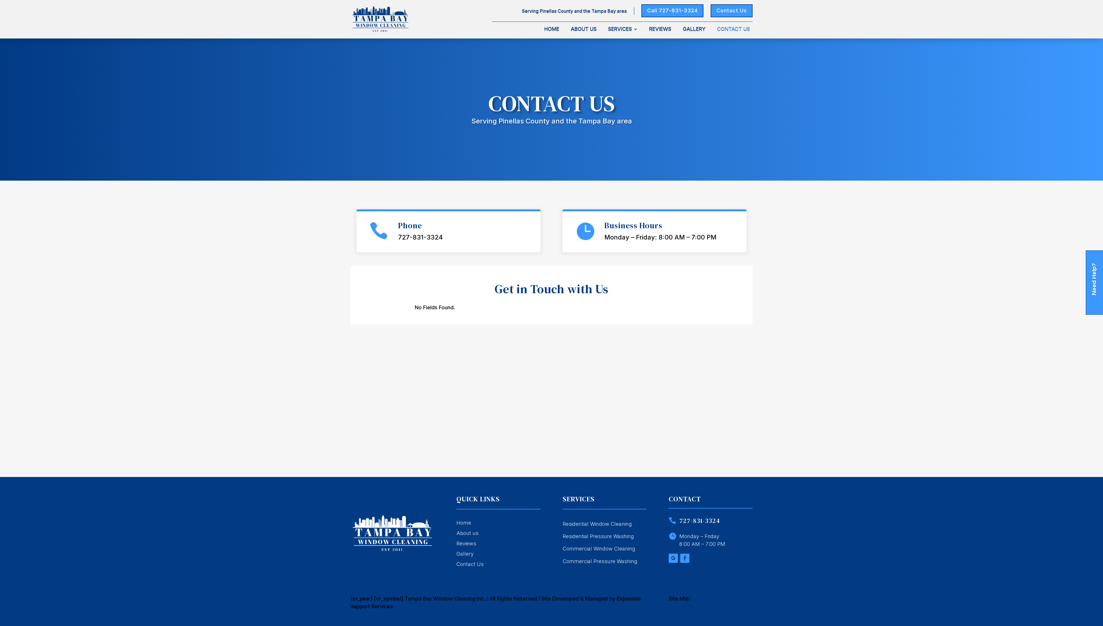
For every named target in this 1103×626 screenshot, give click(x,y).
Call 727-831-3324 (672, 10)
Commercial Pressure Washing (600, 561)
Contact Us (731, 10)
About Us (584, 29)
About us (467, 533)
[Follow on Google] (673, 558)
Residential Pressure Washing (598, 536)
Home (551, 29)
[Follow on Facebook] (684, 558)
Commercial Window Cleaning (599, 549)
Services (620, 29)
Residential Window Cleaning (597, 524)
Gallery (694, 29)
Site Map (679, 599)
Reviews (660, 29)
